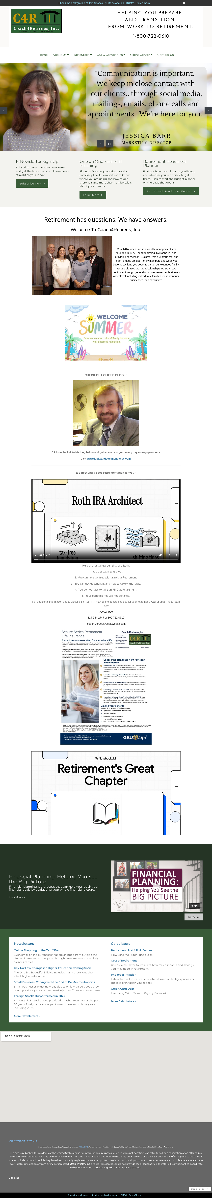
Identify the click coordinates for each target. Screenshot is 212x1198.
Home (43, 55)
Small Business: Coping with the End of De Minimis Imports (54, 982)
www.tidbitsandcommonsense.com (109, 458)
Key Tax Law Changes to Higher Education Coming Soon (52, 968)
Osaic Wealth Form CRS (23, 1140)
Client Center (140, 55)
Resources (81, 55)
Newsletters (24, 944)
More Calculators (123, 1001)
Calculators (120, 944)
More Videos (17, 897)
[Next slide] (208, 110)
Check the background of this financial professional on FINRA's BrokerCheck (104, 3)
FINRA (81, 1147)
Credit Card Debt (122, 988)
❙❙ (110, 143)
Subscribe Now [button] (30, 183)
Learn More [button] (91, 195)
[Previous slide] (3, 110)
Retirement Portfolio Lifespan (131, 950)
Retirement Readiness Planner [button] (169, 191)
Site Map (14, 1177)
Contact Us (165, 55)
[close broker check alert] (184, 3)
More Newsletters (27, 1016)
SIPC (86, 1147)
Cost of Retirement (124, 960)
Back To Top (198, 1189)
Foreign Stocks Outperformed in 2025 (39, 996)
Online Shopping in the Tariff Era (36, 950)
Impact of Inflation (123, 974)
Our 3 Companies (110, 55)
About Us (59, 55)
